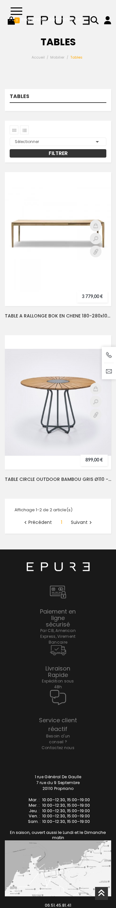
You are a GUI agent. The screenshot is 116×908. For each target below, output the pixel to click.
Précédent (37, 523)
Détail (96, 251)
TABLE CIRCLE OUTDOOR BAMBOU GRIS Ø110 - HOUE (58, 479)
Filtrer (58, 153)
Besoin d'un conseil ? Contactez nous (58, 741)
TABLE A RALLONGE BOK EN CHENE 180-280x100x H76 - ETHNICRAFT (58, 316)
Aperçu (96, 238)
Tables (19, 97)
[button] (11, 20)
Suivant (82, 523)
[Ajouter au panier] (96, 225)
